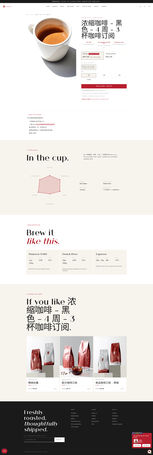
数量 (82, 71)
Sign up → (59, 439)
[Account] (144, 6)
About (96, 6)
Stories (104, 6)
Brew (62, 6)
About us (94, 413)
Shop (48, 6)
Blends (73, 418)
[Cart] (149, 6)
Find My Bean (86, 6)
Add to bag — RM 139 (104, 86)
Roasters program (117, 424)
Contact (114, 413)
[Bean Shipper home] (23, 6)
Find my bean (74, 426)
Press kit (114, 421)
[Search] (140, 6)
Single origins (75, 415)
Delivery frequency (88, 62)
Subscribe (70, 6)
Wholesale (115, 415)
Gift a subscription (76, 424)
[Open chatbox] (149, 451)
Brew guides (95, 421)
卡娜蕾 (140, 440)
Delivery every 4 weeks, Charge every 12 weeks (88, 67)
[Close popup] (150, 434)
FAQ (93, 424)
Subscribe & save (75, 421)
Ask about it (146, 445)
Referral (114, 418)
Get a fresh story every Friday (35, 435)
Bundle (55, 6)
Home (27, 14)
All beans (73, 413)
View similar (137, 445)
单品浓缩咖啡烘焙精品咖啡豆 (45, 124)
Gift (78, 6)
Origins (94, 418)
